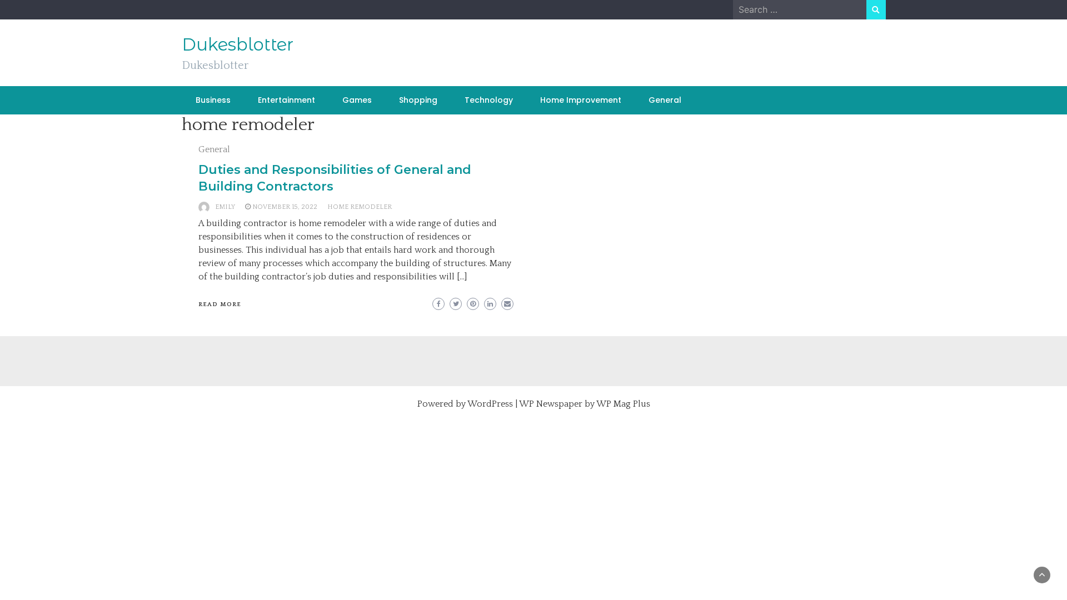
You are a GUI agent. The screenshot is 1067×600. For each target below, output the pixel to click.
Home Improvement (580, 100)
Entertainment (286, 100)
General (665, 100)
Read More (219, 304)
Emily (225, 207)
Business (213, 100)
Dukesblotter (237, 44)
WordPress (490, 404)
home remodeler (359, 207)
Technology (489, 100)
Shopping (418, 100)
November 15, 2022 (284, 207)
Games (357, 100)
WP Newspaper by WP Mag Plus (584, 404)
